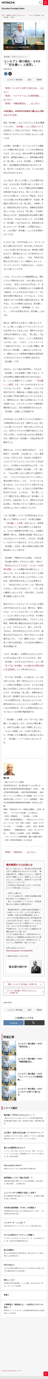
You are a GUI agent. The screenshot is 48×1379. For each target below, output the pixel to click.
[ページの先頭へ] (46, 1374)
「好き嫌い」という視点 (25, 126)
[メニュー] (45, 2)
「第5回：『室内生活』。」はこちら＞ (20, 852)
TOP (3, 15)
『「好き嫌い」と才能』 (13, 523)
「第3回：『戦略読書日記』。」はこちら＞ (22, 103)
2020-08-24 (7, 69)
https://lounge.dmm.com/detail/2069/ (19, 951)
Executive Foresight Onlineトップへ (11, 1370)
